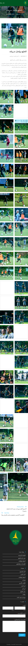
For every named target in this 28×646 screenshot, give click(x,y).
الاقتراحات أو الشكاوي (19, 619)
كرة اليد (23, 588)
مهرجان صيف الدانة (21, 597)
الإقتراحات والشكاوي (20, 564)
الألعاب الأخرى (22, 583)
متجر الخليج (22, 591)
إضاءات (23, 580)
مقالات (23, 594)
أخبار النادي (16, 56)
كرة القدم (11, 56)
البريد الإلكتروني (21, 613)
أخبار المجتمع (22, 571)
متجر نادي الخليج (21, 558)
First (24, 610)
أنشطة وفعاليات (22, 561)
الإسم (23, 605)
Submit (22, 635)
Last (13, 610)
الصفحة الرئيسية (21, 555)
